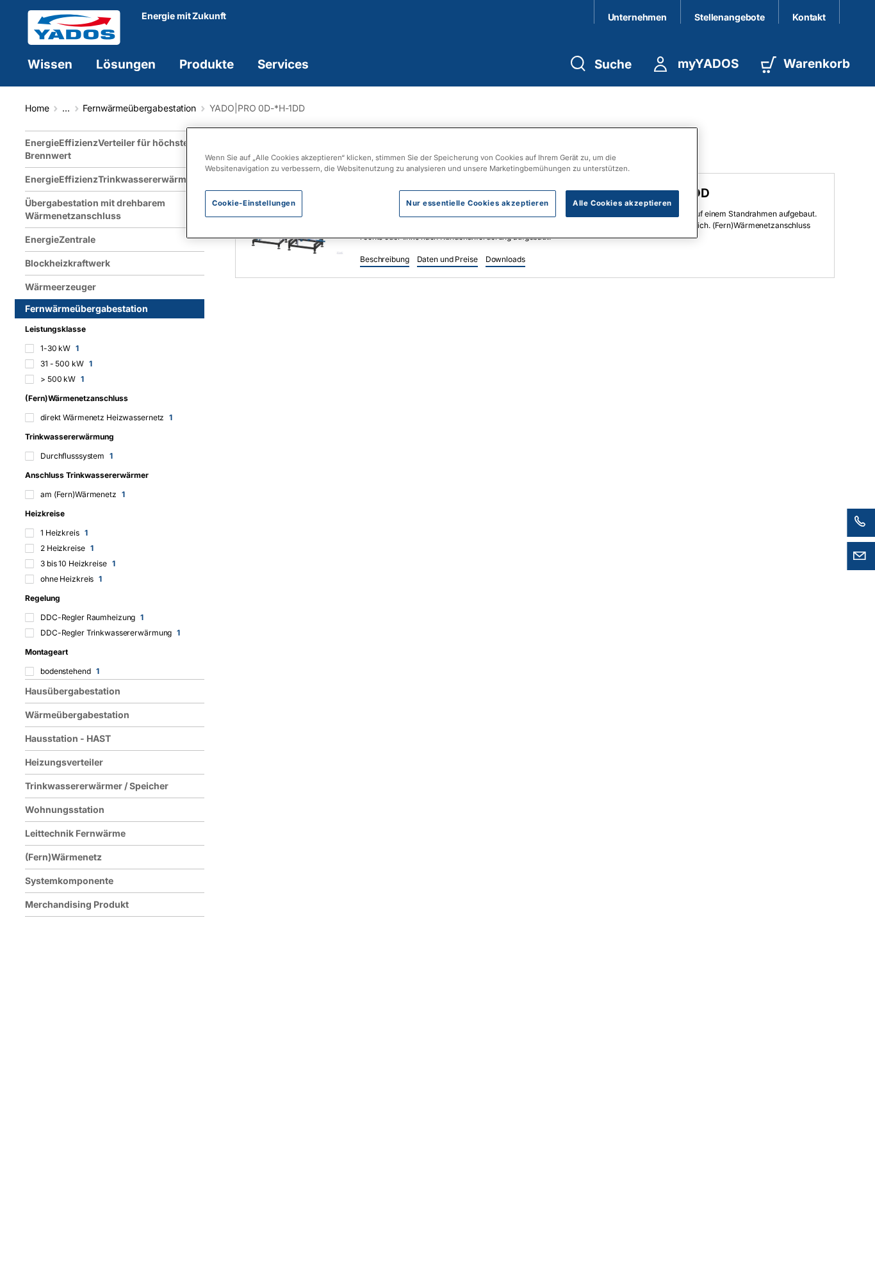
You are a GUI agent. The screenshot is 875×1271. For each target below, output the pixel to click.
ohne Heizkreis (71, 579)
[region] (117, 696)
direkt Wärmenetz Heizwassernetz (106, 417)
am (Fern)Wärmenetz (82, 494)
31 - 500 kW (66, 363)
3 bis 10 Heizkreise (77, 563)
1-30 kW (59, 348)
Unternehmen (637, 17)
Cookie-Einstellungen (253, 203)
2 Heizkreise (66, 548)
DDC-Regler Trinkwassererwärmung (110, 632)
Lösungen (126, 64)
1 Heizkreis (64, 532)
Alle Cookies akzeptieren (622, 203)
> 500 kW (62, 379)
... (66, 107)
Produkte (206, 64)
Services (283, 64)
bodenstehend (69, 671)
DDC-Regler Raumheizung (91, 617)
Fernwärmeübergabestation (139, 107)
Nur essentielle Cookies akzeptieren (477, 203)
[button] (384, 260)
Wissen (50, 64)
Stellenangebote (729, 17)
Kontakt (809, 17)
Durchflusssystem (76, 456)
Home (37, 107)
